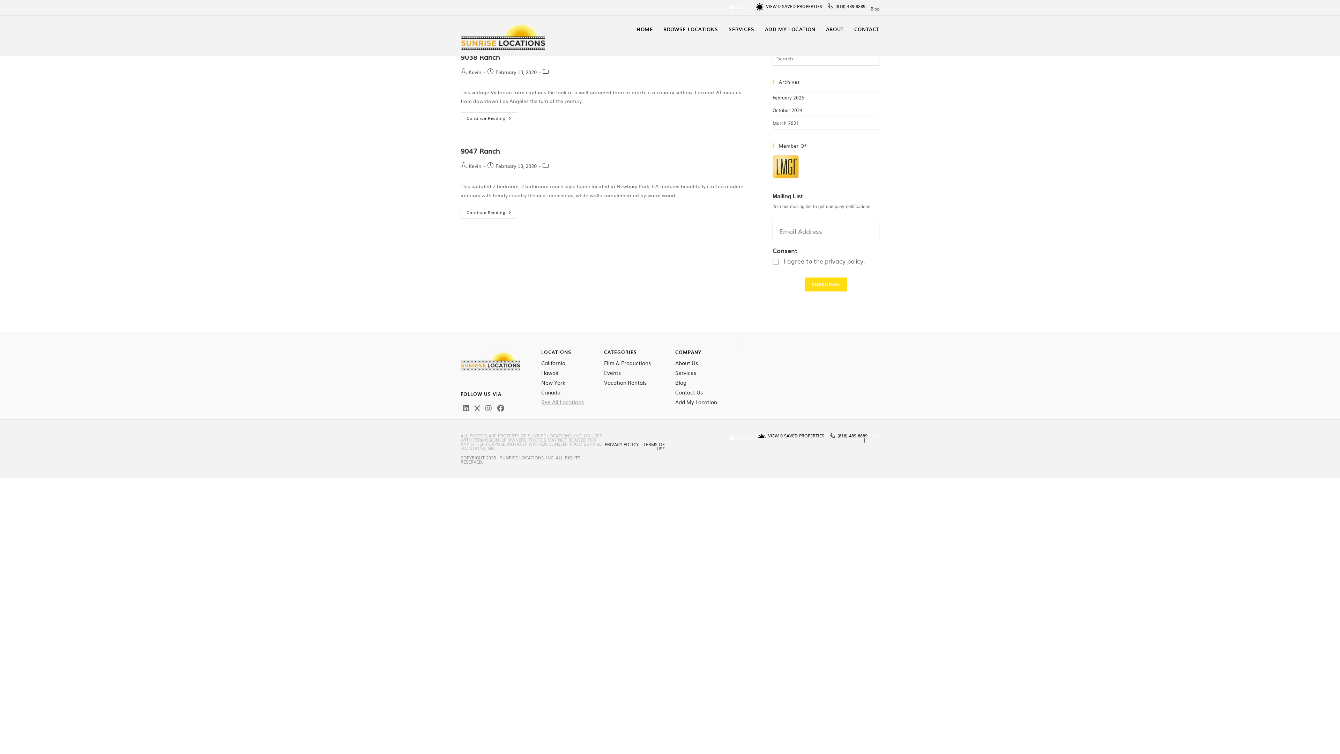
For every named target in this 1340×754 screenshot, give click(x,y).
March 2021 (786, 123)
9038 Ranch (480, 56)
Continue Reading (492, 116)
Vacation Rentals (625, 382)
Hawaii (549, 372)
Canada (550, 392)
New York (553, 382)
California (553, 363)
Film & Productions (627, 363)
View (773, 6)
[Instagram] (488, 407)
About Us (686, 363)
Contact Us (689, 392)
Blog (875, 9)
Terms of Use (654, 446)
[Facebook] (500, 407)
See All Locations (562, 402)
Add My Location (696, 402)
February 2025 (788, 97)
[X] (477, 407)
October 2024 (788, 110)
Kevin (475, 71)
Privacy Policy (622, 444)
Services (685, 372)
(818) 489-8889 (850, 6)
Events (612, 372)
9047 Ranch (480, 150)
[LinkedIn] (466, 407)
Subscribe (826, 284)
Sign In (743, 7)
